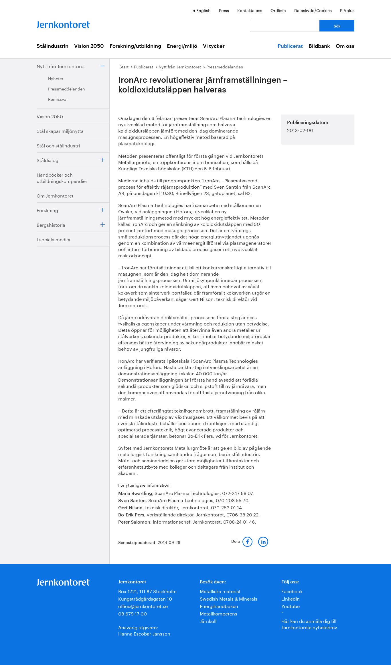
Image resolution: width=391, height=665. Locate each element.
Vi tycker (214, 46)
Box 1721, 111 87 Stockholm (147, 590)
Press (224, 10)
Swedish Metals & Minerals (228, 598)
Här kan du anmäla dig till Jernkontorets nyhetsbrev (309, 623)
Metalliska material (220, 590)
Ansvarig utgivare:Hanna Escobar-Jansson (144, 630)
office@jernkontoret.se (143, 605)
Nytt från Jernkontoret (61, 65)
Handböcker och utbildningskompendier (62, 177)
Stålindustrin (52, 46)
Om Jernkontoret (55, 195)
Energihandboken (219, 605)
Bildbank (319, 46)
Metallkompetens (218, 613)
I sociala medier (54, 238)
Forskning (47, 209)
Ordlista (278, 10)
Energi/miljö (182, 46)
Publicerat (290, 46)
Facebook (292, 590)
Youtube (290, 605)
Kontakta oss (249, 10)
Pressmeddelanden (66, 88)
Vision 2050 (89, 46)
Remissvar (58, 99)
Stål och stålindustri (58, 145)
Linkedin (290, 598)
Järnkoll (208, 620)
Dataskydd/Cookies (313, 10)
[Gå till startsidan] (63, 23)
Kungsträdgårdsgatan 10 (145, 598)
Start (124, 66)
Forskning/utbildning (135, 46)
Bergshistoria (51, 224)
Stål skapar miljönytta (60, 130)
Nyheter (55, 78)
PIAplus (347, 10)
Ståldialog (47, 159)
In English (201, 10)
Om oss (345, 46)
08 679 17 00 (132, 613)
